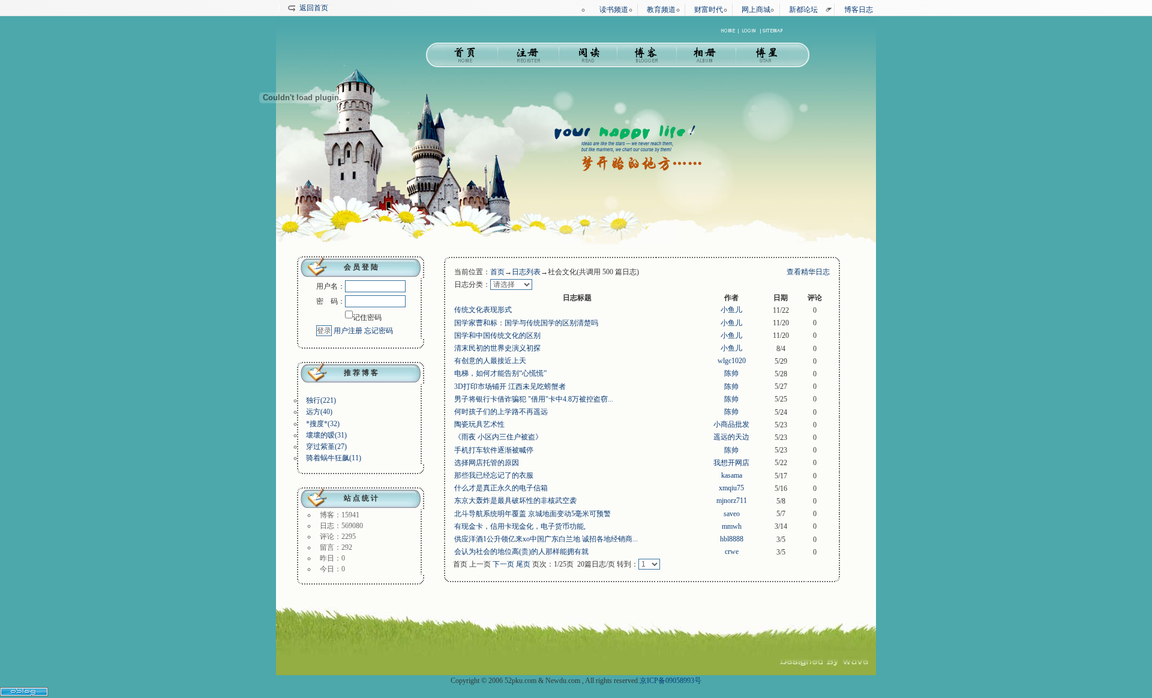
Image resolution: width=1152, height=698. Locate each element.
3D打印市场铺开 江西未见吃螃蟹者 (510, 386)
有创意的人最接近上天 (490, 361)
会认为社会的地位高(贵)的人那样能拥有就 (521, 551)
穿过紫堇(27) (326, 446)
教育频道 (661, 9)
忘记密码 (378, 330)
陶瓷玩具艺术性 (479, 424)
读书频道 (613, 9)
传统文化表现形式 (483, 309)
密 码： (330, 301)
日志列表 (526, 272)
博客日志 (858, 9)
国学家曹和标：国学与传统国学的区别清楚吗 (526, 323)
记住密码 (367, 317)
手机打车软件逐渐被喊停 (493, 450)
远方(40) (319, 412)
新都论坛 (803, 9)
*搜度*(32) (323, 424)
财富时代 (708, 9)
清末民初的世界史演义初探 (497, 348)
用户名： (330, 286)
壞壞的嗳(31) (326, 435)
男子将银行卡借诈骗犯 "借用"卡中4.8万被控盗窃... (533, 399)
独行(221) (321, 400)
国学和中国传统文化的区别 (497, 335)
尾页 (523, 564)
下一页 (503, 564)
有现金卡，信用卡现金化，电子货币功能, (520, 526)
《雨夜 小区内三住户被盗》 (498, 437)
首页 (497, 272)
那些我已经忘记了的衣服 (493, 475)
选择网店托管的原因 (486, 463)
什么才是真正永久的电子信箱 (501, 488)
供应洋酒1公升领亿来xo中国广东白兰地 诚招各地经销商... (546, 539)
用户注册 (348, 330)
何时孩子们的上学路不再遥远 (501, 412)
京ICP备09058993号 (670, 680)
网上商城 (756, 9)
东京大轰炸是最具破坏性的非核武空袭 (515, 500)
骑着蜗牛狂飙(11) (333, 458)
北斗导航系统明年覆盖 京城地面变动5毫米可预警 (532, 514)
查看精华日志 (808, 272)
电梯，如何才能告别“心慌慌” (500, 373)
